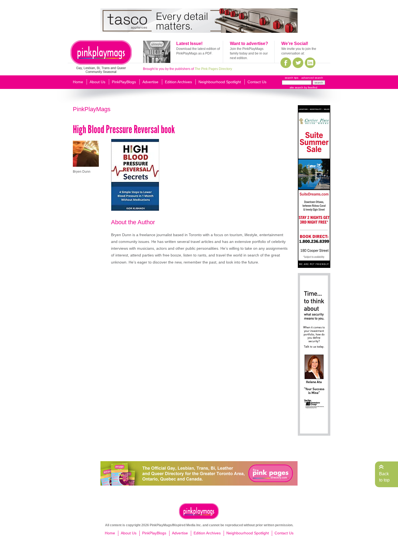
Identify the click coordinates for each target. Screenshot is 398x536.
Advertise (150, 82)
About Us (97, 82)
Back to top (384, 476)
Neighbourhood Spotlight (219, 82)
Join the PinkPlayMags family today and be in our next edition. (249, 53)
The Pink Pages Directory (213, 69)
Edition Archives (178, 82)
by (310, 87)
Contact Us (256, 82)
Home (78, 82)
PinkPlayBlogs (124, 82)
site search (296, 87)
